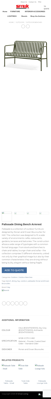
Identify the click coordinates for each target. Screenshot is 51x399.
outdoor (24, 281)
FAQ (39, 2)
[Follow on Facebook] (11, 2)
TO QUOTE (46, 8)
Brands (24, 16)
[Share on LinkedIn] (25, 303)
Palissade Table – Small (9, 382)
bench (8, 281)
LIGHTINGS (11, 16)
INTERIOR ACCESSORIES (35, 11)
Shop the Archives (37, 16)
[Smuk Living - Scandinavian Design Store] (23, 6)
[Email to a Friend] (17, 303)
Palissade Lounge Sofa (42, 382)
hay (18, 281)
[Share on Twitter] (12, 303)
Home (5, 11)
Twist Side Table (25, 382)
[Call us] (18, 2)
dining (14, 281)
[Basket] (41, 7)
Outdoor (20, 22)
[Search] (37, 7)
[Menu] (3, 7)
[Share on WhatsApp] (4, 303)
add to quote (14, 270)
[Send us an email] (15, 2)
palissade (31, 281)
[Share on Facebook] (8, 303)
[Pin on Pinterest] (21, 303)
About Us (24, 2)
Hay (8, 287)
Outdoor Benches (34, 22)
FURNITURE (15, 11)
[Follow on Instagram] (13, 2)
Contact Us (32, 2)
